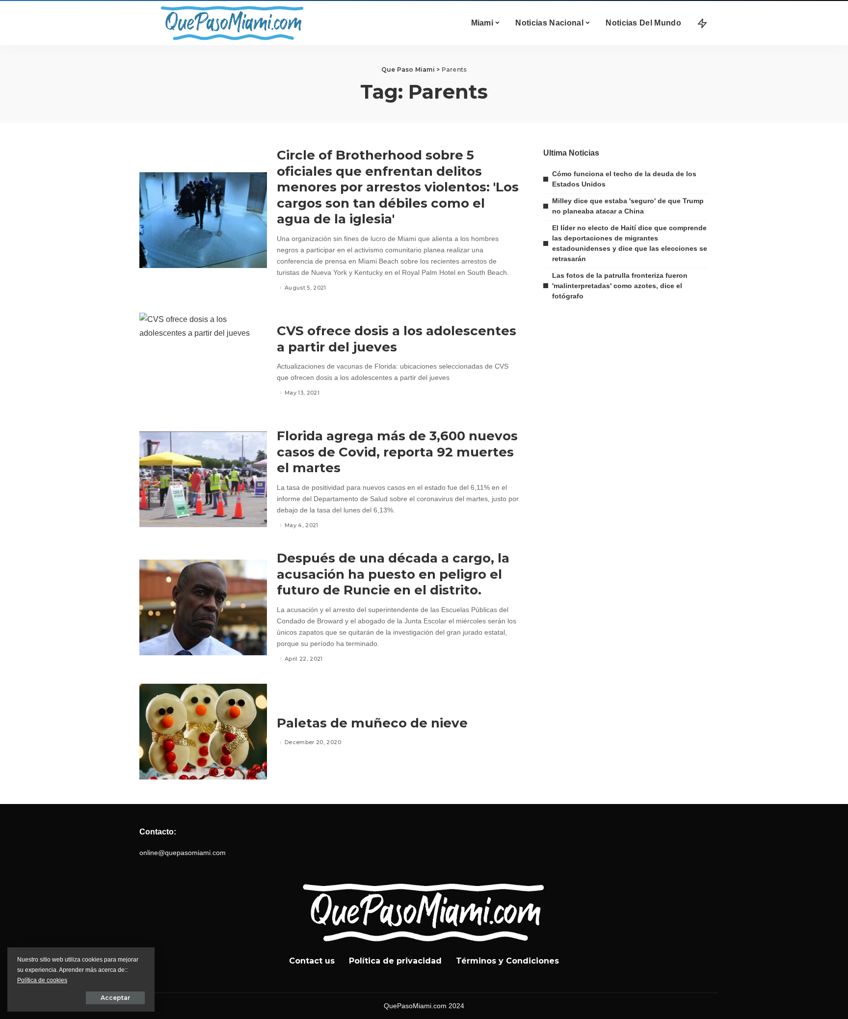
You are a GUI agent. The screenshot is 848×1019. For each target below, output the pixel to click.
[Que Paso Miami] (230, 23)
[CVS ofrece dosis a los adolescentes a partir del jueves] (203, 360)
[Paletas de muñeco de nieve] (203, 731)
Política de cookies (42, 980)
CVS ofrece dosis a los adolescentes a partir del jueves (396, 339)
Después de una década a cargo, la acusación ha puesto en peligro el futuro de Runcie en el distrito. (393, 574)
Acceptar (115, 997)
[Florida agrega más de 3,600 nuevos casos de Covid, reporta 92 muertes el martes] (203, 479)
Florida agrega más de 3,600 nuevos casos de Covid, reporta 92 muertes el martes (397, 452)
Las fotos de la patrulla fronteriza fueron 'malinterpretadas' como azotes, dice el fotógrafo (620, 285)
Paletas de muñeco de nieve (372, 723)
